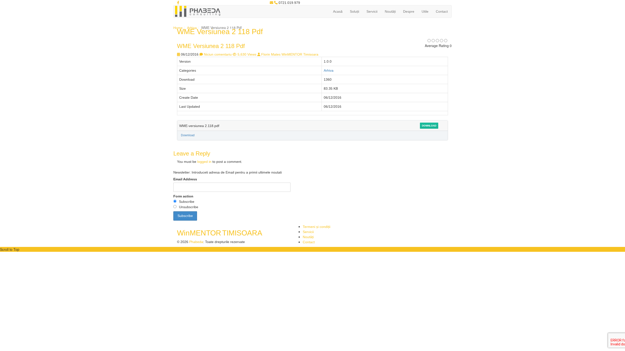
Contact (442, 11)
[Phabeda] (197, 11)
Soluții (354, 11)
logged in (204, 162)
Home (178, 28)
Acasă (338, 11)
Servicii (371, 11)
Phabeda (196, 242)
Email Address (185, 179)
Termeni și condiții (316, 227)
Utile (425, 11)
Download (429, 125)
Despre (408, 11)
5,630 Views (247, 54)
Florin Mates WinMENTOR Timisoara (289, 54)
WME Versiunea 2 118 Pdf (211, 46)
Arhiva (192, 28)
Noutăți (390, 11)
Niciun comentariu (218, 54)
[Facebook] (178, 3)
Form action (183, 196)
